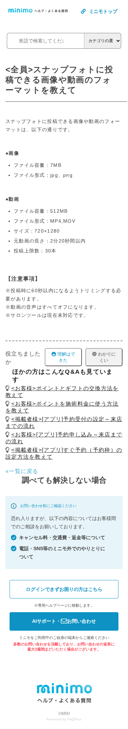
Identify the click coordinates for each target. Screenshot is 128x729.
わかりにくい (106, 357)
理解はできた (65, 357)
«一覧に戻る (22, 471)
